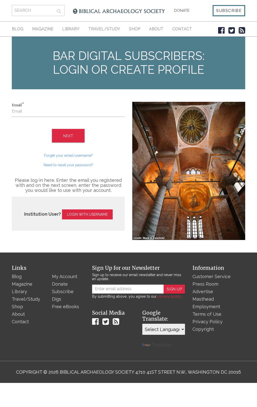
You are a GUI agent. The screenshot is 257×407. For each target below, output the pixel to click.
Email (18, 104)
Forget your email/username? (68, 155)
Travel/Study (104, 29)
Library (71, 29)
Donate (181, 10)
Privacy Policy (207, 321)
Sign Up (174, 289)
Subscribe (229, 10)
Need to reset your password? (68, 165)
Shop (134, 29)
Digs (56, 299)
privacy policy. (170, 296)
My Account (64, 276)
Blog (17, 29)
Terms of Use (206, 314)
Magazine (42, 29)
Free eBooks (65, 306)
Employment (206, 306)
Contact (182, 29)
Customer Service (211, 276)
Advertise (202, 291)
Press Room (205, 284)
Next (68, 136)
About (156, 29)
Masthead (203, 299)
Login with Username (87, 214)
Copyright (203, 329)
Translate (162, 345)
